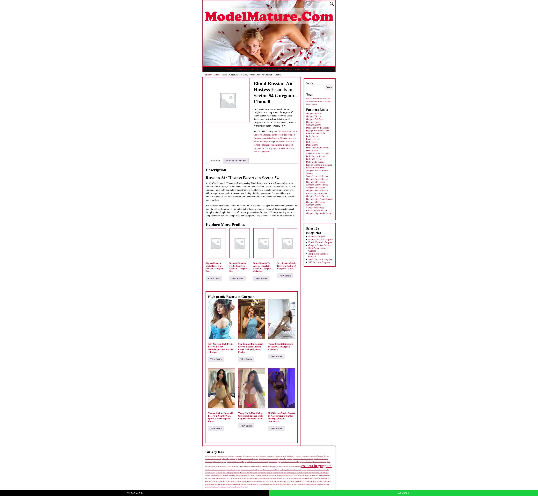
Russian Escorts (313, 138)
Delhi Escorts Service (315, 156)
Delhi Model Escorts (315, 161)
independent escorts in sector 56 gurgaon (223, 475)
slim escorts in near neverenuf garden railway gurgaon (239, 481)
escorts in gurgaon (270, 148)
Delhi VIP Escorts (314, 158)
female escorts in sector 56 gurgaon (251, 470)
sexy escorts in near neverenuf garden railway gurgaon (310, 478)
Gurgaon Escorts (313, 113)
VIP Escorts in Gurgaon (319, 262)
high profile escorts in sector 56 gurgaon (294, 470)
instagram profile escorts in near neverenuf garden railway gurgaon (256, 475)
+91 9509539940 (134, 492)
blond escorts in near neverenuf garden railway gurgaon (275, 459)
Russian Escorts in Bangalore (319, 164)
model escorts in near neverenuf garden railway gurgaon (255, 478)
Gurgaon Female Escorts (317, 190)
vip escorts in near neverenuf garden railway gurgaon (280, 484)
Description (214, 160)
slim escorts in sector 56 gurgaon (266, 481)
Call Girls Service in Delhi (318, 153)
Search (309, 83)
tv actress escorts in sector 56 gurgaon (252, 484)
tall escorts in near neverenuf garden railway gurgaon (293, 481)
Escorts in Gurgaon (312, 98)
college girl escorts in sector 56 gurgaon (289, 466)
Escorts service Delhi (315, 133)
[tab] (215, 161)
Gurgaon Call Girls (314, 119)
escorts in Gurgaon (271, 137)
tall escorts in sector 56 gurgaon (319, 481)
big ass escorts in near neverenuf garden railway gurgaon (284, 456)
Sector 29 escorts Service (317, 176)
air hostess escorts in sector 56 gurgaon (254, 456)
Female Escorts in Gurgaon (320, 242)
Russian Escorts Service (316, 193)
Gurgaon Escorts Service (317, 179)
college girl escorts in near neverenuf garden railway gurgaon (257, 466)
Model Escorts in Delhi (271, 69)
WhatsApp (403, 492)
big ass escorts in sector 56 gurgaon (312, 456)
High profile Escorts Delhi (317, 130)
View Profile (214, 278)
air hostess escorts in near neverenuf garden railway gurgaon (223, 456)
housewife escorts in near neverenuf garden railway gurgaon (253, 473)
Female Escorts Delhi (315, 167)
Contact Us (308, 69)
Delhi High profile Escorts (317, 127)
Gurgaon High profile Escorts (319, 213)
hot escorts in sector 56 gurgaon (225, 473)
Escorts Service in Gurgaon (320, 239)
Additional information (235, 160)
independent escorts (321, 101)
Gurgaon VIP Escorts (315, 181)
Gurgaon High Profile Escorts (319, 198)
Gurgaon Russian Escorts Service (317, 172)
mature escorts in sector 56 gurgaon (226, 478)
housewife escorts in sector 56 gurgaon (284, 473)
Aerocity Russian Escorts (247, 69)
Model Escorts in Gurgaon (320, 259)
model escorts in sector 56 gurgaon (283, 478)
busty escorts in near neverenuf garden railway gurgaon (266, 462)
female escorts (322, 98)
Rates (297, 69)
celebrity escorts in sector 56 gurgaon (227, 466)
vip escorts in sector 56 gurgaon (306, 484)
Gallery (288, 69)
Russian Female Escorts (316, 210)
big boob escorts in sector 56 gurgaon (247, 459)
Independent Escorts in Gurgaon (318, 255)
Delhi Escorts (312, 136)
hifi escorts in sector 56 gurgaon (272, 470)
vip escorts (314, 104)
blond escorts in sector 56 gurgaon (303, 459)
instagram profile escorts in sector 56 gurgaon (290, 475)
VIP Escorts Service (315, 207)
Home (229, 69)
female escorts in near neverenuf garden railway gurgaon (222, 470)
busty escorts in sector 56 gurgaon (293, 462)
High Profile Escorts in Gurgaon (318, 249)
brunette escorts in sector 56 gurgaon (238, 462)
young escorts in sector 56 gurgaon (237, 487)
